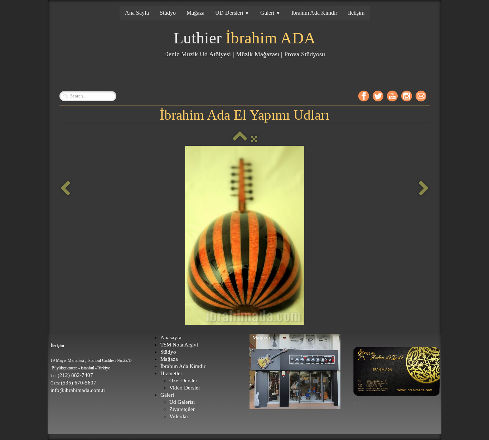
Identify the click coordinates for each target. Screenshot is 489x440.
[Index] (240, 139)
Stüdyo (168, 13)
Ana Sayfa (137, 13)
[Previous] (65, 189)
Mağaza (195, 13)
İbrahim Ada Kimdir (314, 13)
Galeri (270, 13)
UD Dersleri (232, 13)
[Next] (424, 189)
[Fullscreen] (254, 139)
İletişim (356, 13)
